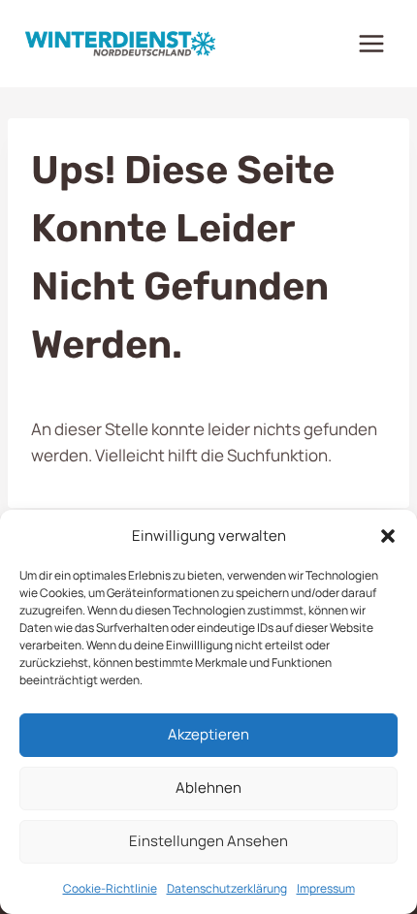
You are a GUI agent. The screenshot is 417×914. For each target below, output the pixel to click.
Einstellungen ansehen (208, 841)
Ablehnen (208, 787)
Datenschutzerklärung (227, 888)
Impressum (326, 888)
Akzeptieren (208, 734)
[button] (388, 536)
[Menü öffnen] (371, 43)
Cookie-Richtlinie (110, 888)
